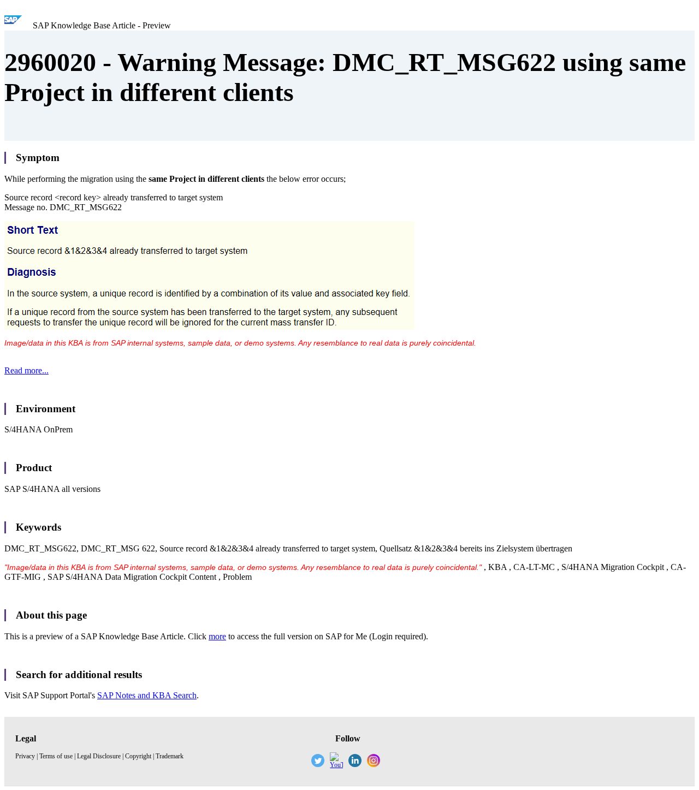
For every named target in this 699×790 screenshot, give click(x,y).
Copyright (138, 756)
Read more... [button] (26, 370)
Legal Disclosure (99, 756)
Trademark (169, 756)
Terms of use (56, 756)
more (217, 636)
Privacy (25, 756)
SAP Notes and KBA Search (147, 695)
